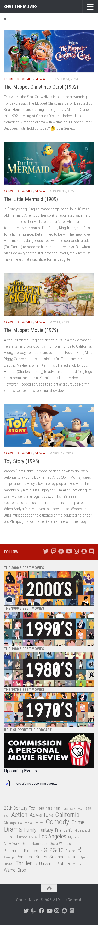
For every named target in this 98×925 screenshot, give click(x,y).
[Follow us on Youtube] (68, 551)
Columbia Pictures (31, 823)
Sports (84, 857)
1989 (72, 808)
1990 (79, 808)
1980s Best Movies (18, 191)
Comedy (57, 822)
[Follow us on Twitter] (46, 551)
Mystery (73, 837)
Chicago (10, 823)
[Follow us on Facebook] (61, 551)
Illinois (33, 837)
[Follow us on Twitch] (53, 551)
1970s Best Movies (18, 322)
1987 (57, 808)
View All (41, 79)
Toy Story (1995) (21, 461)
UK (35, 864)
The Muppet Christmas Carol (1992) (41, 87)
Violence (78, 864)
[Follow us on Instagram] (76, 551)
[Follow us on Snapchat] (84, 551)
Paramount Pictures (21, 850)
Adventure (41, 815)
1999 (6, 816)
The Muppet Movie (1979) (31, 330)
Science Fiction (64, 857)
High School (82, 830)
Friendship (64, 830)
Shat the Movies (20, 6)
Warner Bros (15, 870)
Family (30, 830)
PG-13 (56, 850)
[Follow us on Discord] (91, 551)
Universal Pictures (55, 863)
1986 (49, 808)
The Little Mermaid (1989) (31, 199)
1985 (40, 808)
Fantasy (45, 830)
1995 (87, 808)
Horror (9, 836)
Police (70, 851)
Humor (22, 837)
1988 (65, 808)
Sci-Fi (41, 857)
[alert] (49, 783)
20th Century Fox (19, 808)
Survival (8, 864)
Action (19, 815)
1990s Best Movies (18, 79)
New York (11, 843)
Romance (24, 856)
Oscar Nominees (34, 843)
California (67, 815)
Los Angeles (52, 836)
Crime (77, 823)
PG (43, 850)
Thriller (23, 864)
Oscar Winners (60, 843)
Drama (13, 829)
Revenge (9, 857)
